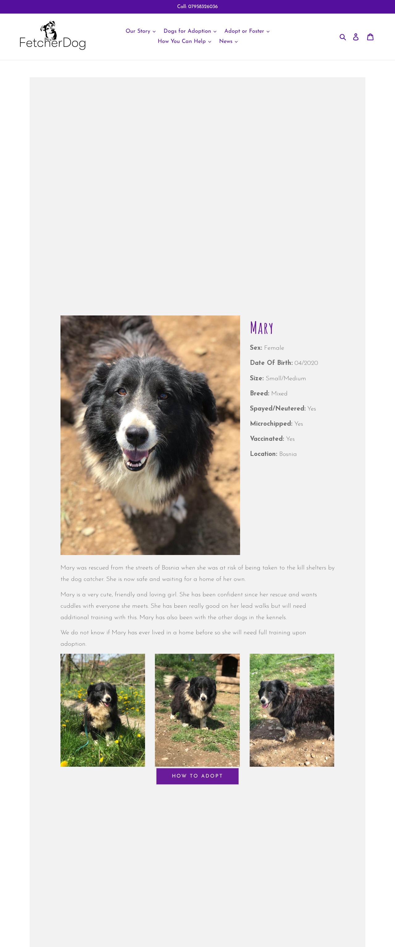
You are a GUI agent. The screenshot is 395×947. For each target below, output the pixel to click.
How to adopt (197, 776)
